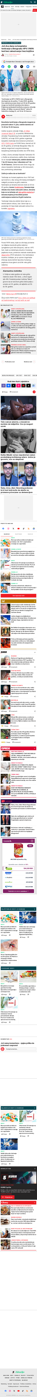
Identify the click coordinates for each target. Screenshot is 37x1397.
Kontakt (10, 1384)
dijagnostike (5, 255)
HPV (3, 143)
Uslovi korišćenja (24, 1386)
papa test (27, 375)
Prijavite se (8, 1197)
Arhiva (34, 1384)
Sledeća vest (28, 362)
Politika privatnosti (13, 1386)
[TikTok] (28, 385)
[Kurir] (6, 2)
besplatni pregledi (8, 375)
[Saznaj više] (34, 1168)
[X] (13, 385)
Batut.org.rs (10, 294)
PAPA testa (10, 143)
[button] (34, 55)
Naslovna (3, 39)
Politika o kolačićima (25, 1384)
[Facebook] (8, 385)
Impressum (16, 1384)
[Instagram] (18, 385)
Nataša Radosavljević (14, 54)
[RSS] (28, 528)
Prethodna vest (10, 362)
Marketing (4, 1384)
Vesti (9, 39)
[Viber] (3, 385)
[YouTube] (23, 385)
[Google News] (33, 385)
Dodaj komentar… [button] (12, 1049)
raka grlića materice (26, 192)
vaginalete (11, 208)
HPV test (19, 375)
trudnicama (19, 187)
